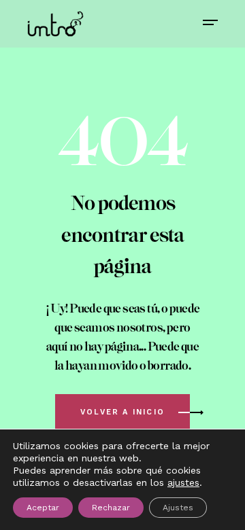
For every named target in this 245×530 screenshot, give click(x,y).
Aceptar (43, 507)
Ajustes (178, 507)
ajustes (183, 482)
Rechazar (111, 507)
